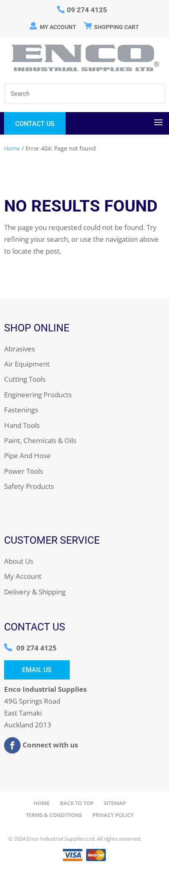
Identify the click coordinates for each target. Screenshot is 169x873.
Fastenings (21, 409)
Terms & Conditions (54, 815)
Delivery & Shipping (35, 591)
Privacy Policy (113, 815)
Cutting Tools (25, 379)
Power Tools (23, 471)
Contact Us (35, 124)
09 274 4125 (36, 647)
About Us (18, 561)
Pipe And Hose (27, 455)
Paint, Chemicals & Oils (40, 440)
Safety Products (29, 486)
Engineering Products (38, 394)
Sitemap (115, 803)
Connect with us (50, 744)
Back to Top (77, 803)
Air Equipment (27, 364)
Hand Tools (22, 425)
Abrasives (19, 348)
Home (12, 148)
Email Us (37, 670)
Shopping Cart (116, 27)
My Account (58, 27)
